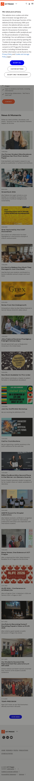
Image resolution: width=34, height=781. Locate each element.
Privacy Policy (7, 54)
